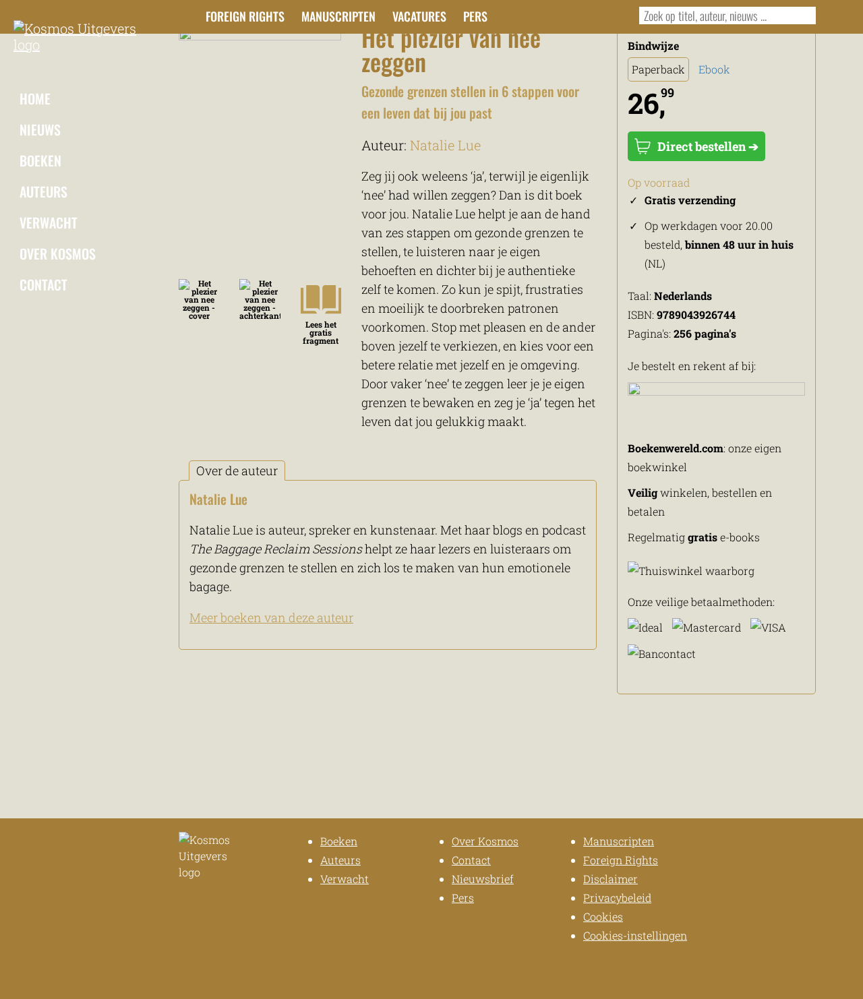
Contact (43, 284)
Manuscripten (338, 16)
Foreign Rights (245, 16)
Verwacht (49, 222)
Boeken (40, 160)
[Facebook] (519, 15)
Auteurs (43, 191)
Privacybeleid (617, 897)
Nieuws (40, 129)
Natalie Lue (445, 145)
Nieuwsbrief (483, 879)
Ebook (714, 69)
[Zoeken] (802, 15)
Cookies (603, 916)
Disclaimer (610, 879)
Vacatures (419, 16)
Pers (475, 16)
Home (35, 98)
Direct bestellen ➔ (707, 146)
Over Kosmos (58, 253)
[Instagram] (541, 15)
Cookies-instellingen (635, 935)
